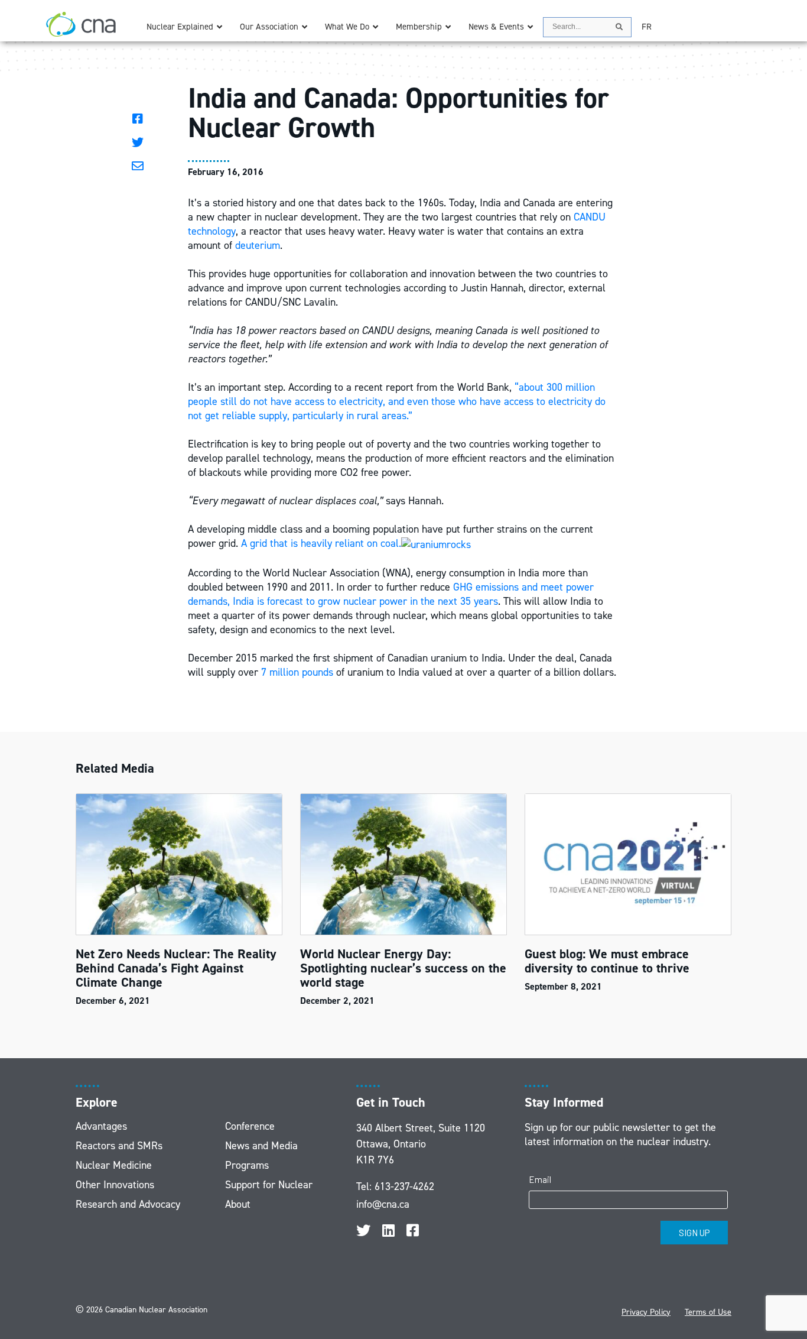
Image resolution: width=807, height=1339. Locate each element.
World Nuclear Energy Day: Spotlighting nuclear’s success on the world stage (403, 968)
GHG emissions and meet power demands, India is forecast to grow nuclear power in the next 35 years (391, 594)
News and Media (261, 1146)
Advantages (101, 1126)
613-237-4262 (404, 1186)
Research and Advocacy (128, 1204)
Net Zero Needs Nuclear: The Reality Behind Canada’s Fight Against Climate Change (176, 968)
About (237, 1204)
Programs (247, 1165)
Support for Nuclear (269, 1185)
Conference (250, 1126)
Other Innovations (115, 1185)
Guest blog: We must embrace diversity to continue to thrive (607, 961)
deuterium (257, 245)
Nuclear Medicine (114, 1165)
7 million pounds (297, 672)
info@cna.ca (382, 1204)
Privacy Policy (646, 1312)
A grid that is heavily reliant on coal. (321, 543)
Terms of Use (708, 1312)
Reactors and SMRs (119, 1146)
